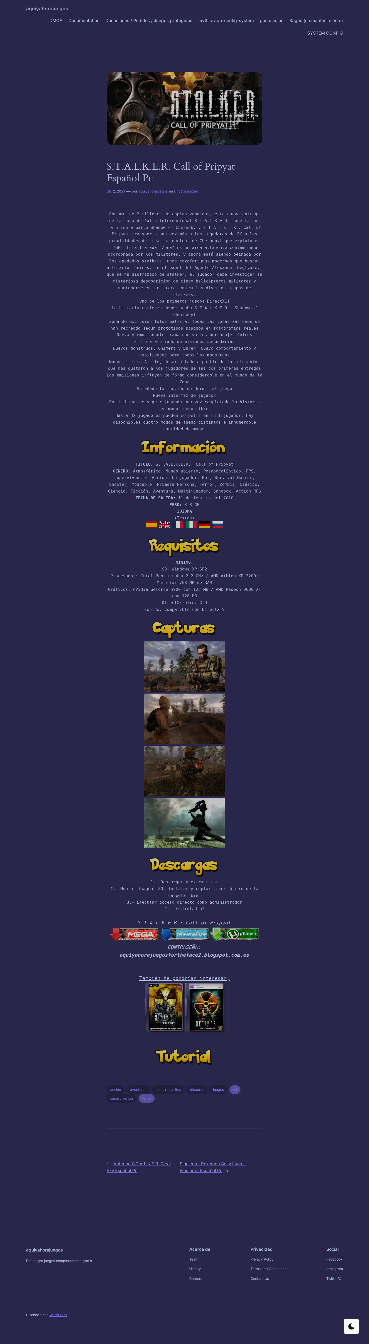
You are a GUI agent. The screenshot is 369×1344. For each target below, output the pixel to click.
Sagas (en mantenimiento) (316, 20)
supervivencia (121, 1098)
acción (115, 1089)
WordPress (58, 1315)
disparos (197, 1089)
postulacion (271, 20)
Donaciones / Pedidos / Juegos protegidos (148, 20)
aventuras (138, 1089)
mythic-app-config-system (226, 20)
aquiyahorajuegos (47, 9)
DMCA (56, 20)
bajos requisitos (168, 1089)
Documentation (84, 20)
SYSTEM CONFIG (325, 33)
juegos (218, 1089)
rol (235, 1089)
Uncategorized (186, 191)
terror (146, 1098)
